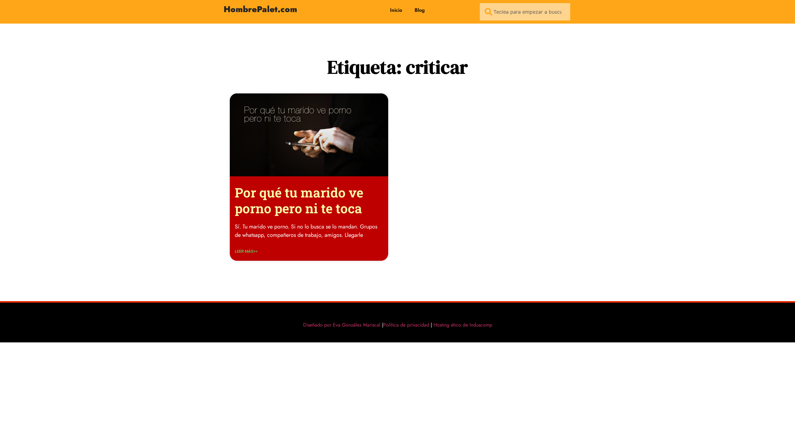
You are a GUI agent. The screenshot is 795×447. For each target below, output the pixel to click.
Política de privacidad (406, 324)
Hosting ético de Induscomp (461, 324)
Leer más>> (246, 251)
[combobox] (525, 11)
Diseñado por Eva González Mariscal (341, 324)
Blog (420, 10)
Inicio (396, 10)
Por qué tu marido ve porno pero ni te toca (299, 200)
